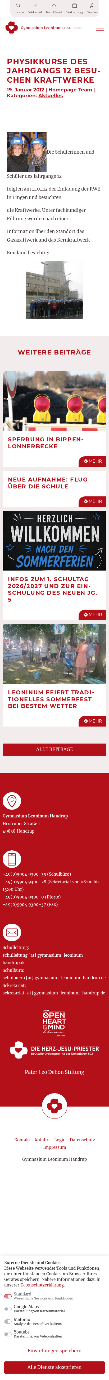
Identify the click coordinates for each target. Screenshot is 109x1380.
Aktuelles (50, 95)
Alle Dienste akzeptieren (54, 1367)
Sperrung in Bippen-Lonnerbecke (46, 443)
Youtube (38, 1334)
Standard (43, 1296)
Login (60, 1139)
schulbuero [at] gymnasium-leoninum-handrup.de (54, 977)
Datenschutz (82, 1139)
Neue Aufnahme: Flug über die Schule (48, 483)
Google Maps (39, 1309)
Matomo (38, 1322)
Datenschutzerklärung (42, 1285)
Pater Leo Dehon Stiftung (54, 1072)
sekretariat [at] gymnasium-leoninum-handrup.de (54, 992)
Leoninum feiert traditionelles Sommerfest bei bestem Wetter (51, 699)
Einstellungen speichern (54, 1351)
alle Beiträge (54, 749)
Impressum (54, 1147)
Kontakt (22, 1139)
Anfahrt (42, 1139)
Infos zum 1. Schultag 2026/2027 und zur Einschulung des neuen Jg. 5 (52, 589)
